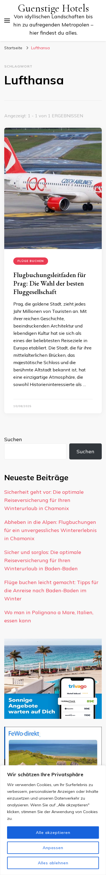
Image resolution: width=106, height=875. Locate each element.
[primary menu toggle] (7, 21)
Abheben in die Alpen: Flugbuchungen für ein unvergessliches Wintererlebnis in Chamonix (50, 530)
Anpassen (53, 847)
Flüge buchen (31, 261)
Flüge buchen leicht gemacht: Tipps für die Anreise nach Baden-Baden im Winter (51, 590)
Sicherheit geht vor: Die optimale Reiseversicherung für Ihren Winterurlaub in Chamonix (44, 500)
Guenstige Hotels (53, 8)
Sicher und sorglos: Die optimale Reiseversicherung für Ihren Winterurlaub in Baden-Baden (42, 560)
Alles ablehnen (53, 862)
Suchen (13, 439)
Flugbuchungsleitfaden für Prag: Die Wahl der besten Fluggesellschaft (49, 283)
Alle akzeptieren (53, 832)
